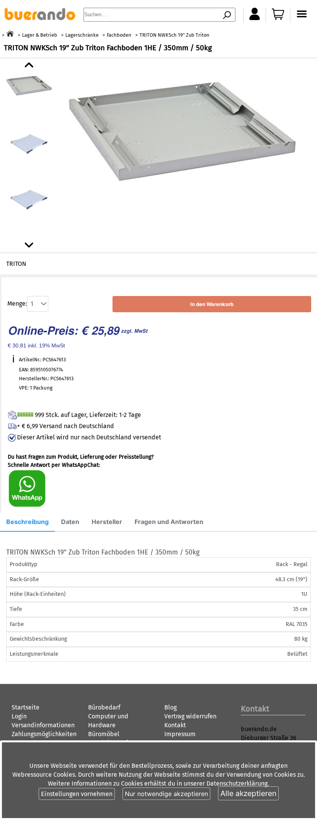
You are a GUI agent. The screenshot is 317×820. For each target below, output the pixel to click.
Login (19, 716)
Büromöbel (103, 734)
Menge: (17, 303)
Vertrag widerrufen (190, 716)
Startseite (25, 707)
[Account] (254, 18)
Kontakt (175, 725)
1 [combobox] (32, 304)
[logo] (40, 18)
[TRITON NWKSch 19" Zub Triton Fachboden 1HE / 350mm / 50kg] (182, 128)
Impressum (180, 734)
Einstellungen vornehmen (76, 794)
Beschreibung (27, 522)
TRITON (16, 263)
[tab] (27, 522)
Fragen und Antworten (169, 522)
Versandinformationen (43, 725)
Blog (170, 707)
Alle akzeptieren (248, 793)
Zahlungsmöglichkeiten (44, 734)
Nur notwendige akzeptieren (166, 794)
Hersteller (107, 522)
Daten (70, 522)
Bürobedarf (104, 707)
